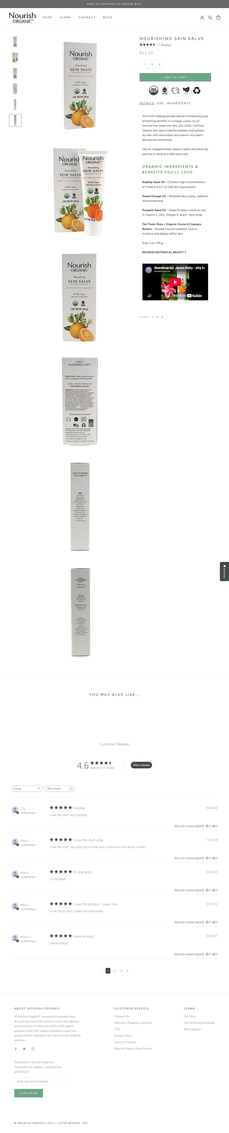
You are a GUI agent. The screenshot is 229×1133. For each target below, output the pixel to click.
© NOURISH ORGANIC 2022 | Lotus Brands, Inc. (51, 1123)
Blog (107, 17)
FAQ (117, 1029)
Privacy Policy (123, 1035)
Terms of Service (125, 1042)
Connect (87, 17)
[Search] (210, 17)
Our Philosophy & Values (199, 1022)
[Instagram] (32, 1048)
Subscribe (29, 1093)
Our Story (190, 1016)
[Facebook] (153, 317)
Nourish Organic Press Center (133, 1048)
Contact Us (121, 1016)
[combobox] (26, 788)
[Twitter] (158, 317)
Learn (65, 17)
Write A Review (141, 765)
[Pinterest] (162, 317)
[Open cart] (218, 17)
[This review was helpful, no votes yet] (207, 826)
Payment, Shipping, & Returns (133, 1022)
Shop (47, 17)
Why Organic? (193, 1029)
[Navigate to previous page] (101, 971)
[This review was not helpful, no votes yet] (214, 826)
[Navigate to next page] (127, 971)
